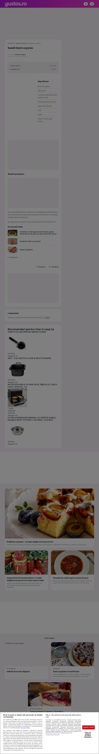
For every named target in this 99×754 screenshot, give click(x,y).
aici (24, 742)
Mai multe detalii (25, 727)
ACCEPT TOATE (88, 727)
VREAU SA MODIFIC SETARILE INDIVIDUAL (87, 735)
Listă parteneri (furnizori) (53, 734)
